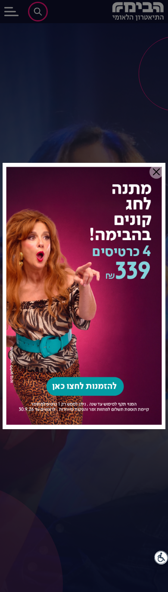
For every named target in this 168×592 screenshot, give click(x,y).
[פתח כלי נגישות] (161, 558)
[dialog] (84, 296)
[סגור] (156, 172)
